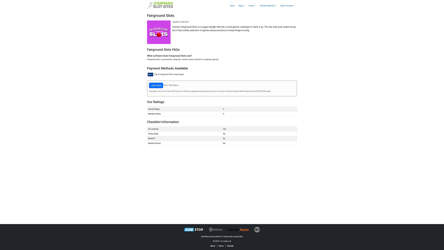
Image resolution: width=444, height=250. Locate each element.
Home (232, 6)
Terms (221, 246)
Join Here (156, 85)
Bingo (241, 6)
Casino (252, 6)
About (212, 246)
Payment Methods (267, 6)
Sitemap (230, 246)
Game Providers (287, 6)
